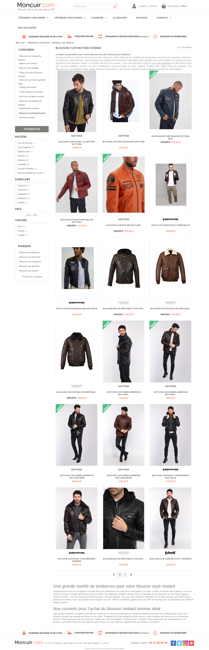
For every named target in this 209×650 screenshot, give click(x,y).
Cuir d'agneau (26, 147)
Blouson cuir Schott (28, 270)
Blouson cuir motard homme (32, 112)
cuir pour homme (161, 63)
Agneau (23, 160)
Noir (21, 226)
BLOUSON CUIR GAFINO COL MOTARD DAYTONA (77, 142)
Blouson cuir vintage (28, 68)
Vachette (23, 164)
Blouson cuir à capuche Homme (29, 58)
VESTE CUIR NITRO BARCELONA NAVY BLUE (76, 308)
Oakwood (24, 194)
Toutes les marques (32, 276)
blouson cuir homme (62, 599)
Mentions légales (92, 643)
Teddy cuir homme (28, 87)
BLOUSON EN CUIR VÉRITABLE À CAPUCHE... (123, 308)
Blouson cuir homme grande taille (32, 81)
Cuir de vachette (27, 168)
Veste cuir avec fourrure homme (30, 74)
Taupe (22, 230)
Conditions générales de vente (67, 643)
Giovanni (23, 189)
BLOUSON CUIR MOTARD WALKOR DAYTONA (76, 220)
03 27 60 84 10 (158, 642)
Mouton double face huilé (31, 172)
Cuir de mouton (26, 142)
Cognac (23, 235)
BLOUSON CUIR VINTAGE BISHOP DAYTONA (124, 141)
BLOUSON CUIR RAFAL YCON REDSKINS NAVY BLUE (170, 476)
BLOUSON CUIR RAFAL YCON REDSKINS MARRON (76, 559)
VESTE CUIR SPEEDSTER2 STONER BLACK (170, 225)
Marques (24, 246)
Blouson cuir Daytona (29, 252)
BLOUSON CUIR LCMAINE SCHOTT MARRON (170, 558)
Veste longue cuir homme (31, 91)
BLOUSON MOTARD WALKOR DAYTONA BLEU (170, 137)
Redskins (24, 198)
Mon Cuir (20, 42)
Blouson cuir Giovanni (29, 257)
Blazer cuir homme (28, 63)
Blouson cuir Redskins (29, 266)
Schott (22, 202)
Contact (105, 643)
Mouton (23, 155)
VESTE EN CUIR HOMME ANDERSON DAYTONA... (123, 393)
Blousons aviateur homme (31, 96)
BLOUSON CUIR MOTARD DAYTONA (123, 225)
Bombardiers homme (29, 108)
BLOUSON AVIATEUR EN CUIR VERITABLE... (171, 308)
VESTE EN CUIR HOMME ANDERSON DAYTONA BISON (123, 476)
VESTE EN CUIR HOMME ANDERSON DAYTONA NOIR (76, 476)
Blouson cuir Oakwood (30, 261)
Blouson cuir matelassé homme (29, 103)
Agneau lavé (25, 151)
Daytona (24, 185)
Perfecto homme (27, 117)
